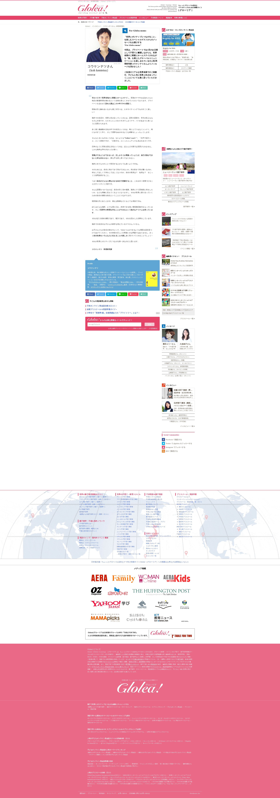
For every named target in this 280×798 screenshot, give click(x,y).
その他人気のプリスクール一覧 (173, 313)
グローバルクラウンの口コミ (97, 741)
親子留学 (181, 659)
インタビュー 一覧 (186, 426)
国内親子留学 (83, 512)
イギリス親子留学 (170, 192)
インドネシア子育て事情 (125, 507)
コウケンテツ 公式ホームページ (102, 287)
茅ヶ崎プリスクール (185, 529)
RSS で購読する (172, 451)
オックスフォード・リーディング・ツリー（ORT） (113, 764)
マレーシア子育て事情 (124, 541)
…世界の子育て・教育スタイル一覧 (128, 554)
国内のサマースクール (95, 722)
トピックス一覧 (151, 556)
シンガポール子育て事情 (125, 519)
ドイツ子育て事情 (123, 529)
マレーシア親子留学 (186, 189)
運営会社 (83, 793)
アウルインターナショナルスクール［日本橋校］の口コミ (155, 779)
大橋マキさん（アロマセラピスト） (178, 357)
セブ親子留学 (186, 192)
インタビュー (144, 18)
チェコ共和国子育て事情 (125, 524)
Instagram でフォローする (175, 447)
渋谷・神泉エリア (169, 310)
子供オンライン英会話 (109, 18)
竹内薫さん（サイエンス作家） (178, 369)
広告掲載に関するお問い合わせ (139, 793)
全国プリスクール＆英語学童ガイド (101, 309)
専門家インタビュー (132, 664)
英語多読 (90, 764)
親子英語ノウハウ (152, 504)
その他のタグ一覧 (123, 551)
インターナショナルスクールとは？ (188, 499)
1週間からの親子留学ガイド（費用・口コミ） (94, 514)
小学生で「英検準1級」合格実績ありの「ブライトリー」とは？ (112, 313)
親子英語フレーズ (152, 517)
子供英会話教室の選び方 (154, 499)
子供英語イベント (157, 18)
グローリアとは (83, 13)
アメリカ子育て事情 (123, 497)
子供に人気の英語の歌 (153, 524)
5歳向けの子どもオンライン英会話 (149, 752)
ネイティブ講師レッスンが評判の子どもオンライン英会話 (108, 754)
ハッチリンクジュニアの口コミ (130, 743)
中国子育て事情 (122, 549)
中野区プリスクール (185, 519)
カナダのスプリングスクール (97, 732)
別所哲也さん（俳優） (178, 360)
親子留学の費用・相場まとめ (88, 528)
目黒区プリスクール (185, 514)
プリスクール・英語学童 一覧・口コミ (189, 502)
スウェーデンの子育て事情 (126, 522)
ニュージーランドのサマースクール (144, 718)
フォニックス (150, 502)
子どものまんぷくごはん (97, 282)
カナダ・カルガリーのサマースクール (170, 718)
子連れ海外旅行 (138, 659)
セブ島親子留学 (84, 509)
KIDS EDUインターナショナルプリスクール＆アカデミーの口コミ (145, 775)
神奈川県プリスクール (184, 526)
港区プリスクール (185, 507)
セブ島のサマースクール (181, 720)
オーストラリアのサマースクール (99, 718)
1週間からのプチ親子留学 (96, 707)
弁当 (95, 285)
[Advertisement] (122, 355)
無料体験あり (170, 65)
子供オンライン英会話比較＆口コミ (101, 306)
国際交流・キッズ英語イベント (89, 547)
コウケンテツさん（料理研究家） (114, 26)
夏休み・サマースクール (87, 540)
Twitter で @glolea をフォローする (179, 443)
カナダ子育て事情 (123, 517)
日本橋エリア (180, 310)
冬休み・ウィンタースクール (88, 545)
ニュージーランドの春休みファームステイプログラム (126, 732)
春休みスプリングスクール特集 (178, 201)
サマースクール (109, 662)
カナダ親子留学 (170, 186)
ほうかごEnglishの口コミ (109, 743)
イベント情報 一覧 (186, 249)
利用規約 (102, 793)
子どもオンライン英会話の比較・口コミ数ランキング (111, 667)
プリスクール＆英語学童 (128, 18)
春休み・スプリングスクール (88, 543)
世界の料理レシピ (180, 18)
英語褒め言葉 (150, 507)
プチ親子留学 (94, 18)
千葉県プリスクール (183, 534)
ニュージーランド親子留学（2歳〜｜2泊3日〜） (95, 499)
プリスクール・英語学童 (160, 667)
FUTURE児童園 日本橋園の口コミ (131, 784)
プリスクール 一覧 (186, 318)
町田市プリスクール (185, 522)
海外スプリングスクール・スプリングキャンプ (149, 707)
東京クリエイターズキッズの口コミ (122, 779)
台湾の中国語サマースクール (161, 720)
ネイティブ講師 (186, 68)
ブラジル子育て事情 (123, 536)
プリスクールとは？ (183, 497)
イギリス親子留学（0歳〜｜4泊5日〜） (92, 504)
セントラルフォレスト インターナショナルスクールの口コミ (130, 777)
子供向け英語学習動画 (153, 519)
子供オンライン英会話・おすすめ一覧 (178, 71)
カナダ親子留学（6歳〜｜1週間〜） (91, 502)
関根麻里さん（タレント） (178, 354)
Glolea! (87, 26)
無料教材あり (170, 68)
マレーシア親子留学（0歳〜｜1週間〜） (92, 507)
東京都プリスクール (183, 504)
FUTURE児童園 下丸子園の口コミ (164, 781)
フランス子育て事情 (123, 539)
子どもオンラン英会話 (174, 707)
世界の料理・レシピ (152, 553)
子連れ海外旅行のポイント (88, 531)
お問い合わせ (122, 793)
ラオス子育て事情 (123, 544)
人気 (186, 65)
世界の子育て (82, 18)
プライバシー (92, 793)
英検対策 (135, 764)
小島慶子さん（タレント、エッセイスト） (178, 363)
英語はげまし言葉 (152, 509)
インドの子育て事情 (123, 509)
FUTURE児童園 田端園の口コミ (107, 784)
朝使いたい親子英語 (152, 514)
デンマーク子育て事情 (124, 526)
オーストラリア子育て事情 (126, 512)
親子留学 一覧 (188, 206)
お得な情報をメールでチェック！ (116, 320)
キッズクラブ (150, 551)
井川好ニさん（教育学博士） (178, 415)
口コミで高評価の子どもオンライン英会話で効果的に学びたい (117, 766)
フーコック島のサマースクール (139, 720)
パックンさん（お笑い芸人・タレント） (178, 376)
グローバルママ (151, 538)
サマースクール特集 (178, 198)
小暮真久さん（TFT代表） (178, 421)
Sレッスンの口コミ (150, 741)
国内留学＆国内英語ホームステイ (178, 195)
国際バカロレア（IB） (153, 543)
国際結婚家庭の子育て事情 (126, 546)
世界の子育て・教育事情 (137, 662)
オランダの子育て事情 (124, 514)
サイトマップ (93, 13)
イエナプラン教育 (152, 546)
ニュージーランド (186, 186)
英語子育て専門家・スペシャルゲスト (158, 536)
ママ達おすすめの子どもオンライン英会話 (177, 752)
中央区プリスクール (185, 517)
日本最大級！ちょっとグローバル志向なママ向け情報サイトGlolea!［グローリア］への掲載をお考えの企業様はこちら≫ (140, 562)
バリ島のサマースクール (118, 720)
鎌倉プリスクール (185, 532)
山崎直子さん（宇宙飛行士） (178, 372)
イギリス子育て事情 (123, 502)
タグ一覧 (101, 13)
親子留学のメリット (86, 526)
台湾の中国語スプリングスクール (158, 732)
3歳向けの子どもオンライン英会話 (99, 752)
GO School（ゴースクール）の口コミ (171, 741)
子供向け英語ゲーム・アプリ (155, 522)
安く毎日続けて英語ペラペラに (170, 764)
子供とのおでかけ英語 (153, 512)
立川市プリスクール (185, 524)
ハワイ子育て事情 (123, 534)
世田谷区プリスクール (186, 512)
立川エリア (189, 310)
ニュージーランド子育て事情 (126, 532)
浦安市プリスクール (185, 536)
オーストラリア (170, 189)
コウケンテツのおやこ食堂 (117, 285)
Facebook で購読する (174, 440)
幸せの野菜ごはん (127, 282)
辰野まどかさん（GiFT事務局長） (178, 418)
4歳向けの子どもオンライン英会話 (124, 752)
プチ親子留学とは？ (86, 523)
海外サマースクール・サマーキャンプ (119, 707)
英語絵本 (169, 18)
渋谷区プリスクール (185, 509)
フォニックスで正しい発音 (149, 764)
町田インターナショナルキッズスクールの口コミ (134, 781)
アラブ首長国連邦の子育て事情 (127, 499)
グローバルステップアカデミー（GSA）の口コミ (125, 741)
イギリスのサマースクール (121, 718)
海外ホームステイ (152, 548)
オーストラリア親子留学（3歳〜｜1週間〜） (94, 497)
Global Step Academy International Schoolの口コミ (104, 775)
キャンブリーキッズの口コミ (152, 743)
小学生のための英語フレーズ (155, 526)
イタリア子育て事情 (123, 504)
